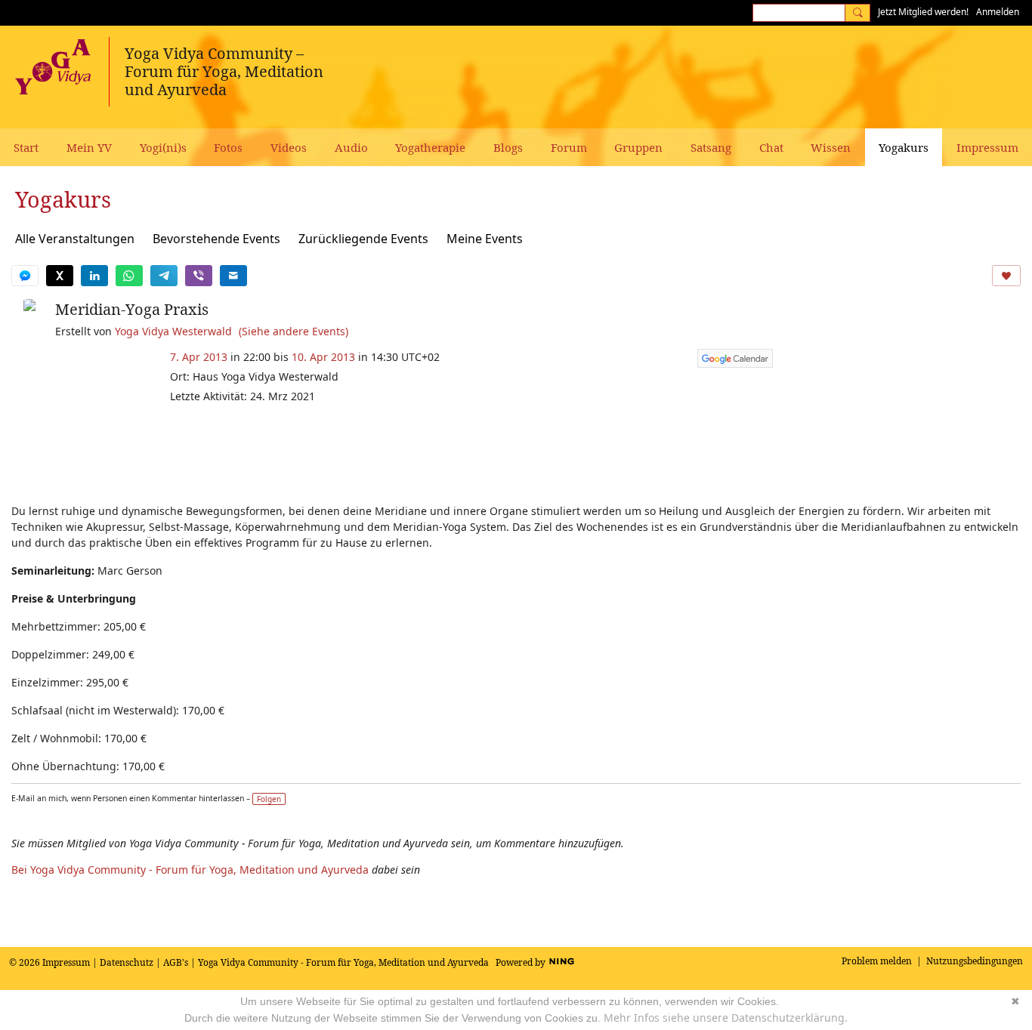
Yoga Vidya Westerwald (173, 331)
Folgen (269, 799)
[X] (59, 275)
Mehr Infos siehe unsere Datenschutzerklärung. (726, 1017)
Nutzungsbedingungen (974, 960)
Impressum (66, 962)
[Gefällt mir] (1006, 275)
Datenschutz (126, 962)
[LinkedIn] (94, 275)
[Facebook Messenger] (25, 275)
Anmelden (997, 11)
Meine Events (484, 238)
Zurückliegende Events (363, 238)
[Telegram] (164, 275)
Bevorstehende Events (216, 238)
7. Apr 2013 (198, 357)
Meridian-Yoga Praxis (132, 309)
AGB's (175, 962)
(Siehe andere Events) (293, 331)
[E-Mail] (233, 275)
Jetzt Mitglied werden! (923, 11)
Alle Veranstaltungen (74, 238)
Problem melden (877, 960)
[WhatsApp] (129, 275)
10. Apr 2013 (323, 357)
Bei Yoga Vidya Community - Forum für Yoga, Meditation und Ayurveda (190, 869)
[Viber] (198, 275)
